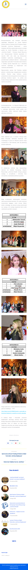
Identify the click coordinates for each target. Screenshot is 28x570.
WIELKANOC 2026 (14, 486)
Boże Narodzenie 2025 (15, 528)
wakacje (7, 555)
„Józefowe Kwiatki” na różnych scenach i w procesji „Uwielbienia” (17, 478)
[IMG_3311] (13, 262)
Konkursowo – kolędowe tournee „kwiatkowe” (17, 512)
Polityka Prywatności (14, 568)
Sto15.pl (16, 566)
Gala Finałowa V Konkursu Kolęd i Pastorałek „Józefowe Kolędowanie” (18, 495)
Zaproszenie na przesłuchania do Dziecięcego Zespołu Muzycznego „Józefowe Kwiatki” (17, 505)
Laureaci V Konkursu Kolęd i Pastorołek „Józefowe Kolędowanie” (18, 521)
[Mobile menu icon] (26, 4)
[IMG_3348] (13, 327)
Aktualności (16, 435)
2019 (3, 555)
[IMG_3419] (13, 390)
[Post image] (5, 480)
